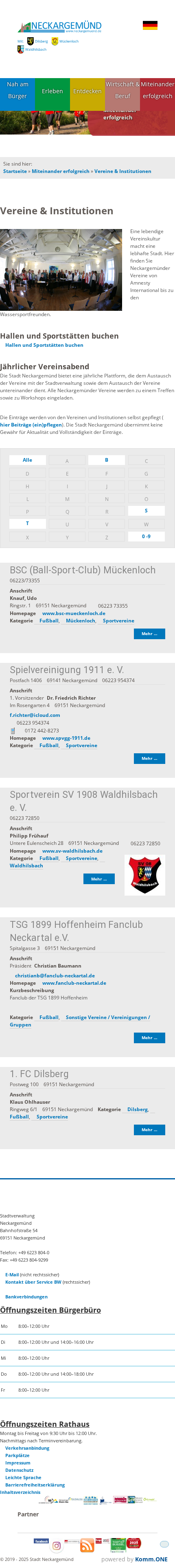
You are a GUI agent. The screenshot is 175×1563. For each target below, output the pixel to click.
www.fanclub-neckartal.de (74, 982)
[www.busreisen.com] (118, 1550)
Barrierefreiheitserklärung (35, 1485)
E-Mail (12, 1274)
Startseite (15, 171)
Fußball (49, 620)
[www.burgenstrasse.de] (120, 1502)
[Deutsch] (150, 28)
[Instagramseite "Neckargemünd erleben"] (56, 1552)
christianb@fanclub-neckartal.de (55, 975)
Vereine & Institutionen (122, 171)
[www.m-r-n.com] (61, 1504)
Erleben (52, 91)
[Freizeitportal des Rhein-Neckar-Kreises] (75, 1499)
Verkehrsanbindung (27, 1448)
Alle (27, 459)
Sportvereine (118, 620)
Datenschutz (19, 1470)
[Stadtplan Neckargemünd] (72, 1541)
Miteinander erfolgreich (158, 90)
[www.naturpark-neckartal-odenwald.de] (135, 1501)
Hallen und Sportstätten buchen (44, 344)
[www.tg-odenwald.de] (150, 1499)
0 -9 (146, 536)
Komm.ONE (151, 1559)
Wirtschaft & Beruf (123, 90)
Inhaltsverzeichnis (20, 1492)
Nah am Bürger (17, 90)
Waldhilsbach (35, 49)
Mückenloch (69, 41)
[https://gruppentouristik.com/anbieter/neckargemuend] (103, 1542)
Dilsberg (41, 41)
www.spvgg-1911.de (66, 737)
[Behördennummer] (46, 1501)
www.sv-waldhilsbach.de (72, 850)
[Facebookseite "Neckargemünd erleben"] (41, 1541)
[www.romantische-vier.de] (105, 1503)
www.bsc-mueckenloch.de (73, 613)
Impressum (18, 1463)
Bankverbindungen (26, 1297)
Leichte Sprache (23, 1477)
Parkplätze (17, 1455)
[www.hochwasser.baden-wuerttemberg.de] (90, 1503)
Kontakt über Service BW (33, 1282)
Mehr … (150, 633)
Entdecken (87, 91)
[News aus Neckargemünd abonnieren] (87, 1550)
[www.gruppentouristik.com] (134, 1546)
